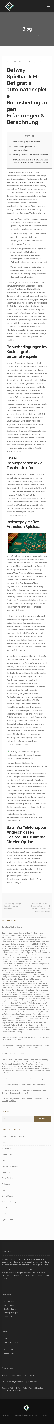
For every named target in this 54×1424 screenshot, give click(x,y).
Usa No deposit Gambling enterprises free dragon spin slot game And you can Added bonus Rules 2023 (25, 1047)
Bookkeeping (7, 1148)
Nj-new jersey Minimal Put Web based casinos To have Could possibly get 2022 (26, 1100)
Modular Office (10, 1350)
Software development (11, 1202)
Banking (7, 1339)
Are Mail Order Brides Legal (13, 1136)
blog (4, 1142)
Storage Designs (11, 1313)
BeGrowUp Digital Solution (41, 1415)
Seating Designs (10, 1309)
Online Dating (7, 1196)
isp (24, 62)
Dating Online (7, 1154)
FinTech (5, 1160)
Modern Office (10, 1316)
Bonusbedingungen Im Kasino (26, 142)
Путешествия (7, 1220)
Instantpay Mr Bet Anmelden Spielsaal (30, 155)
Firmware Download (10, 1166)
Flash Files (6, 1172)
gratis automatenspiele (28, 182)
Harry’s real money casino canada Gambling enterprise (24, 1079)
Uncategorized (35, 62)
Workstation (9, 1302)
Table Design (9, 1305)
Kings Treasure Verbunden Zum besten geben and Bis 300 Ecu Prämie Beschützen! (25, 1039)
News (4, 1190)
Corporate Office (11, 1342)
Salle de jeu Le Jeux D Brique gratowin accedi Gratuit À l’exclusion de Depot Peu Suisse (40, 907)
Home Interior (9, 1353)
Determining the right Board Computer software (13, 906)
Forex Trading (7, 1178)
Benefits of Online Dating (12, 927)
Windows (5, 1214)
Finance (7, 1346)
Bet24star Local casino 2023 (13, 1054)
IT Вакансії (6, 1184)
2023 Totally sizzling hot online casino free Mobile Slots (24, 1085)
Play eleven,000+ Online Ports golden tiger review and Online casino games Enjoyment (24, 1092)
